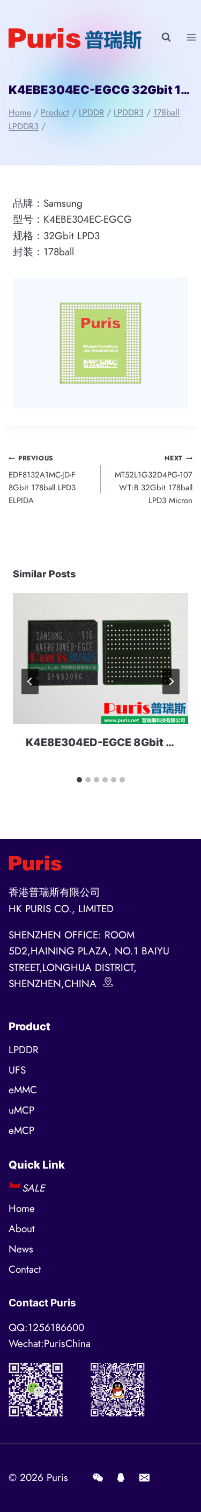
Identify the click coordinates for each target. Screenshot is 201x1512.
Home (22, 1208)
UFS (17, 1070)
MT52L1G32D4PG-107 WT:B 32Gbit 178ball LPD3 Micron (153, 479)
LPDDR (24, 1050)
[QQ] (121, 1478)
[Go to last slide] (30, 681)
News (21, 1249)
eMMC (23, 1090)
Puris (57, 1477)
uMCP (21, 1110)
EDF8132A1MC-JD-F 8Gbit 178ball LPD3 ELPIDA (42, 479)
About (22, 1228)
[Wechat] (97, 1478)
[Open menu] (191, 37)
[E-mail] (144, 1478)
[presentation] (100, 658)
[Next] (171, 681)
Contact (25, 1269)
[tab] (79, 779)
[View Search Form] (166, 37)
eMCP (21, 1130)
